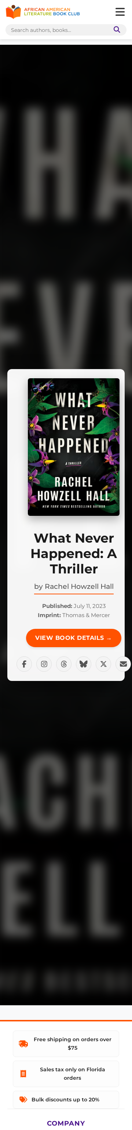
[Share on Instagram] (44, 664)
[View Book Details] (73, 447)
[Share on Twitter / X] (103, 664)
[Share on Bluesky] (83, 664)
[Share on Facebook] (24, 664)
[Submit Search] (115, 30)
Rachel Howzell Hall (79, 586)
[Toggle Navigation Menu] (119, 12)
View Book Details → (73, 637)
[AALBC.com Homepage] (43, 12)
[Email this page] (123, 664)
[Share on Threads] (64, 664)
